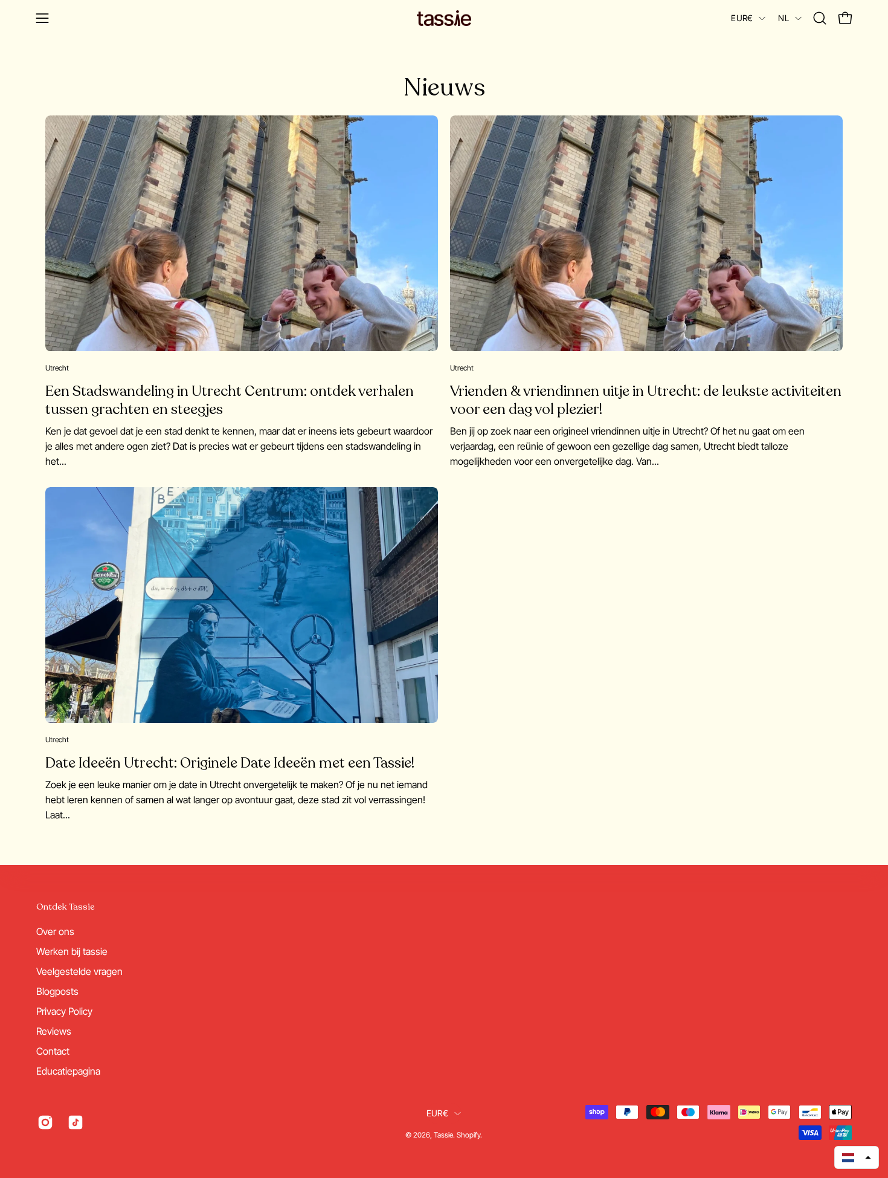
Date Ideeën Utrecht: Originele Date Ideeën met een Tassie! (229, 763)
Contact (52, 1051)
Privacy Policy (64, 1011)
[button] (819, 18)
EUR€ (742, 18)
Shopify (468, 1134)
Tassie (443, 1134)
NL (783, 18)
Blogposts (57, 991)
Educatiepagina (68, 1071)
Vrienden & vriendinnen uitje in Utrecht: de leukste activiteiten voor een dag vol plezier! (645, 400)
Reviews (53, 1031)
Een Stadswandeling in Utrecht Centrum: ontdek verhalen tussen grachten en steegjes (229, 400)
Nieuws (444, 88)
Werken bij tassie (72, 951)
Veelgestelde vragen (79, 971)
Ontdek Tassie (65, 907)
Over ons (55, 931)
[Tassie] (444, 18)
